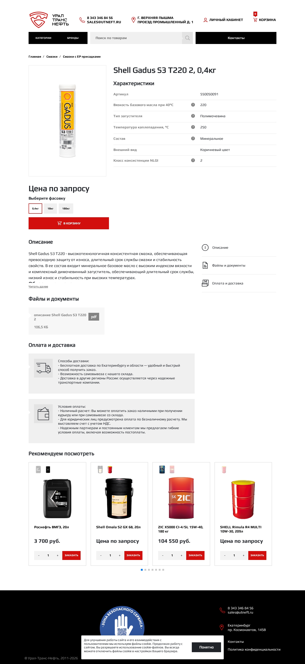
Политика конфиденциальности (254, 649)
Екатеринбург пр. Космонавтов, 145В (247, 627)
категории (43, 38)
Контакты (236, 38)
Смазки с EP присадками (82, 56)
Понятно (206, 647)
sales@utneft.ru (104, 22)
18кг (50, 208)
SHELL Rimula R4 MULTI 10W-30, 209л (240, 529)
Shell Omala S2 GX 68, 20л (118, 527)
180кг (66, 208)
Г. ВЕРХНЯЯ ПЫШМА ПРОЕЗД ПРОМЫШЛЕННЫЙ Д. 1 (165, 20)
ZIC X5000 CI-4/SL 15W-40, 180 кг (180, 529)
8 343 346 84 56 (100, 18)
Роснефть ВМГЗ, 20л (51, 527)
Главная (35, 56)
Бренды (73, 38)
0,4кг (35, 208)
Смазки (52, 56)
